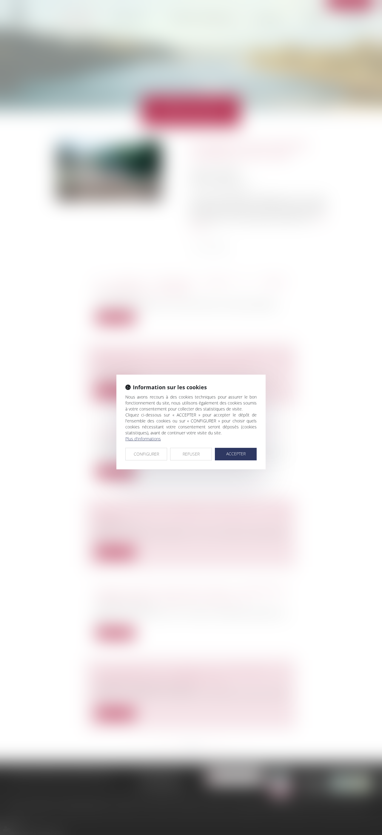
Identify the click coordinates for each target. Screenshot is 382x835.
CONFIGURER (146, 454)
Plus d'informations (143, 439)
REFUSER (191, 454)
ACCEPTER (236, 453)
